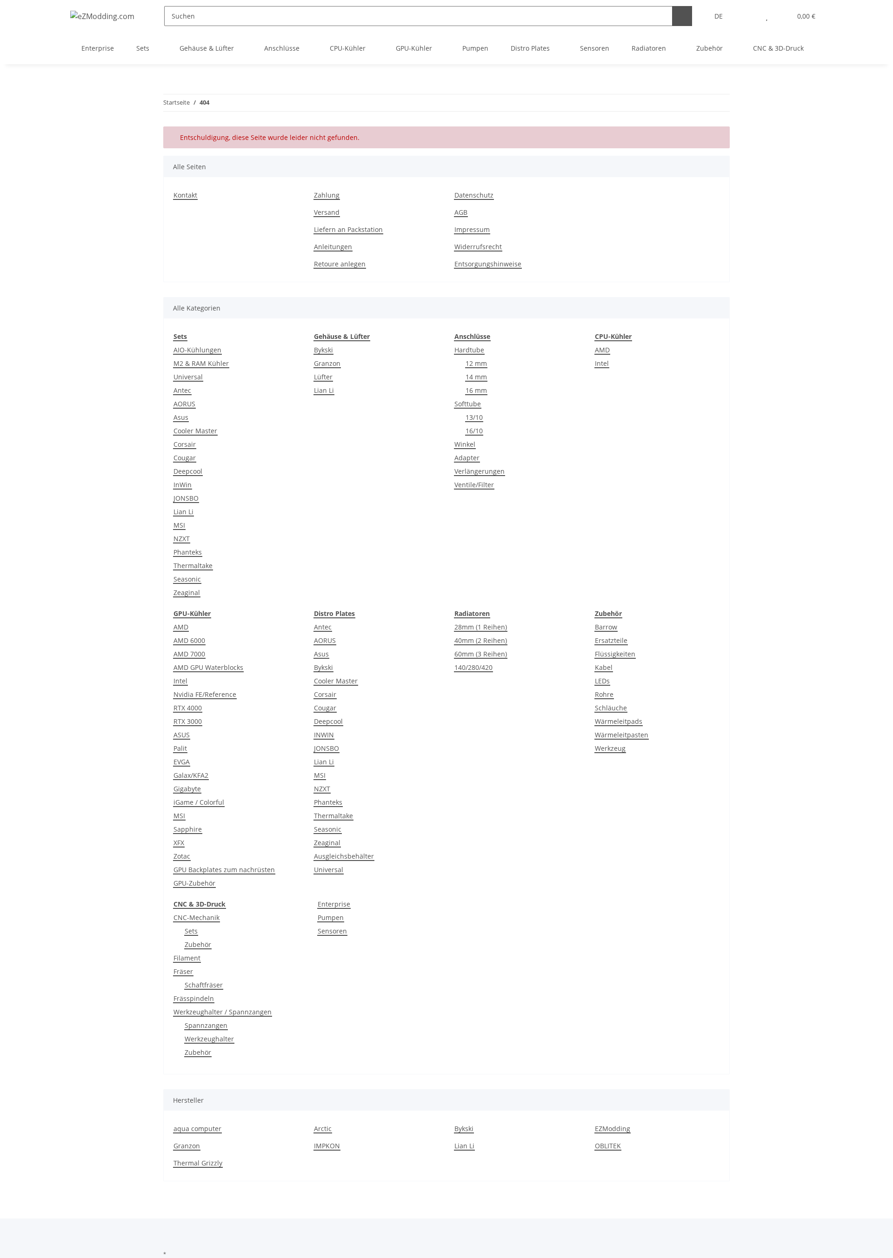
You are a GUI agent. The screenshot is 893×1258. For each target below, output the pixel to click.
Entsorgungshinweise (487, 263)
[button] (748, 16)
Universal (188, 376)
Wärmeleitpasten (621, 734)
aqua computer (197, 1128)
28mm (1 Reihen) (480, 626)
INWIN (324, 734)
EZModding (612, 1128)
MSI (179, 525)
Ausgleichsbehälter (344, 856)
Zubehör (198, 944)
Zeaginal (186, 592)
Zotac (181, 856)
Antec (182, 390)
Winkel (464, 444)
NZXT (181, 538)
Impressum (472, 229)
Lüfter (323, 376)
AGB (460, 212)
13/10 (474, 417)
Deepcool (187, 471)
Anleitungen (333, 246)
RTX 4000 (187, 707)
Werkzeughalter (209, 1038)
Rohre (604, 694)
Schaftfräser (204, 984)
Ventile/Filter (474, 484)
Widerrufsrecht (478, 246)
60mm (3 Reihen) (480, 653)
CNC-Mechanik (196, 917)
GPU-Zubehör (194, 883)
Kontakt (185, 195)
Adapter (467, 457)
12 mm (476, 363)
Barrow (606, 626)
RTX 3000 (187, 721)
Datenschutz (473, 195)
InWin (182, 484)
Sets (191, 931)
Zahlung (327, 195)
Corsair (184, 444)
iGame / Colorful (198, 802)
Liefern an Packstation (348, 229)
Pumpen (331, 917)
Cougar (184, 457)
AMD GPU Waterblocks (208, 667)
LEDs (602, 680)
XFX (178, 842)
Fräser (183, 971)
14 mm (476, 376)
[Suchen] (682, 16)
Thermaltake (193, 565)
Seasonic (187, 579)
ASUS (181, 734)
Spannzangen (206, 1025)
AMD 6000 (189, 640)
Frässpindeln (193, 998)
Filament (186, 957)
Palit (180, 748)
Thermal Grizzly (197, 1163)
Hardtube (469, 349)
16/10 (474, 430)
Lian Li (183, 511)
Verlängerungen (479, 471)
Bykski (323, 349)
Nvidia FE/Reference (204, 694)
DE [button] (718, 16)
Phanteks (187, 552)
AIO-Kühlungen (197, 349)
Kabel (604, 667)
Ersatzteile (611, 640)
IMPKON (327, 1145)
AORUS (184, 403)
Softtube (467, 403)
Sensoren (332, 931)
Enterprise (334, 904)
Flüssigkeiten (615, 653)
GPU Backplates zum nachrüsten (224, 869)
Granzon (327, 363)
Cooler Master (195, 430)
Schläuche (611, 707)
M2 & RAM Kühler (201, 363)
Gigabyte (187, 788)
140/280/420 (473, 667)
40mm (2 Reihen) (480, 640)
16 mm (476, 390)
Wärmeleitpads (618, 721)
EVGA (181, 761)
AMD (602, 349)
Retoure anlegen (340, 263)
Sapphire (187, 829)
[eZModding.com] (102, 16)
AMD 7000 (189, 653)
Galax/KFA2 (190, 775)
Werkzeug (610, 748)
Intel (602, 363)
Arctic (323, 1128)
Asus (180, 417)
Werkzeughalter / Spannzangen (222, 1011)
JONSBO (186, 498)
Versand (327, 212)
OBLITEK (608, 1145)
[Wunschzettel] (766, 16)
